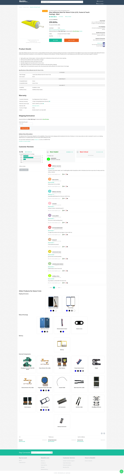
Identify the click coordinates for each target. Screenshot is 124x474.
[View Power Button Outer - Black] (78, 371)
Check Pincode (24, 128)
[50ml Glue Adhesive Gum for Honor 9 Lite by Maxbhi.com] (33, 24)
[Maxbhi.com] (24, 1)
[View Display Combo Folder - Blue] (51, 310)
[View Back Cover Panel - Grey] (47, 331)
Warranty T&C (66, 467)
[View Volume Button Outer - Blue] (63, 331)
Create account (22, 462)
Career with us (44, 465)
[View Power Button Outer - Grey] (83, 371)
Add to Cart (71, 40)
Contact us (43, 463)
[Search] (82, 2)
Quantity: (51, 36)
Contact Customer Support (68, 460)
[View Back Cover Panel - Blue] (42, 331)
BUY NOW (55, 40)
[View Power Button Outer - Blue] (75, 371)
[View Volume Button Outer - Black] (61, 331)
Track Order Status (67, 463)
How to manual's (88, 460)
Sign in (20, 460)
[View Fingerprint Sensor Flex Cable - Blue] (41, 390)
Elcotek (68, 473)
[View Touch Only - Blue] (67, 310)
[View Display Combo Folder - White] (56, 310)
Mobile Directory (44, 469)
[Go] (51, 452)
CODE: (50, 33)
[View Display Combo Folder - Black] (53, 310)
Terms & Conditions (67, 465)
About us (43, 460)
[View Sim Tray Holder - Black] (41, 410)
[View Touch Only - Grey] (72, 310)
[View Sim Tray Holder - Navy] (48, 410)
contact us (36, 139)
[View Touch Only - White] (74, 310)
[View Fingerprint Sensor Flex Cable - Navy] (48, 390)
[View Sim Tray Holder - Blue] (43, 410)
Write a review (68, 16)
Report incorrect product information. (57, 29)
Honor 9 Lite (26, 7)
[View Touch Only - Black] (69, 310)
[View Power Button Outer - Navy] (80, 371)
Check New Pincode (23, 122)
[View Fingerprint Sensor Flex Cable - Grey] (46, 390)
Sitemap (42, 467)
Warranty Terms (35, 105)
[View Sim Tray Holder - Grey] (46, 410)
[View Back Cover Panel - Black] (45, 331)
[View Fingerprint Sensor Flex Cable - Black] (43, 390)
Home (20, 7)
